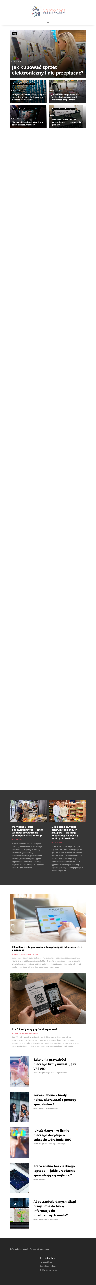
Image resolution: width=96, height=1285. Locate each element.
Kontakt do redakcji (48, 1266)
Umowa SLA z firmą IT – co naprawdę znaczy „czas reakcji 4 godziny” (66, 122)
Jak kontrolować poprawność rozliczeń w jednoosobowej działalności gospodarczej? (65, 97)
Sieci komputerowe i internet (28, 194)
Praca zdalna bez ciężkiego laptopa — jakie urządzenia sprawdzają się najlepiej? (54, 1170)
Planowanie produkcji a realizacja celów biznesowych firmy (27, 123)
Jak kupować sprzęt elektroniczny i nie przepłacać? (47, 70)
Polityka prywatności (48, 1270)
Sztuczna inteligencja (50, 1219)
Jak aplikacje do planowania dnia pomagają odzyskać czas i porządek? (47, 948)
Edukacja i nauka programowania (55, 1073)
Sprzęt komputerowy (50, 1108)
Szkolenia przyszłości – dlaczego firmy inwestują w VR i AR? (54, 1064)
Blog (14, 34)
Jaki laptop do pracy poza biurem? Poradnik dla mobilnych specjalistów (51, 585)
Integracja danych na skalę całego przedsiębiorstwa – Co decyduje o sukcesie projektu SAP (28, 97)
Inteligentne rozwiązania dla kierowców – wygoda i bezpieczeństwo (52, 615)
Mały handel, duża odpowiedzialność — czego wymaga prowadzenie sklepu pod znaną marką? (28, 831)
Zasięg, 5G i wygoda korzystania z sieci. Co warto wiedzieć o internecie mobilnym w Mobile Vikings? (50, 770)
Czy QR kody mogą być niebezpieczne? (34, 1029)
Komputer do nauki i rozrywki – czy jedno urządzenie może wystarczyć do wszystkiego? (48, 559)
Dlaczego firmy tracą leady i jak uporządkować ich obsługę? (41, 189)
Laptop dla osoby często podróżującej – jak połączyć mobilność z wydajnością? (53, 524)
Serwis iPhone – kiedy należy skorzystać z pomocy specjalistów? (54, 1099)
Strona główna (46, 1262)
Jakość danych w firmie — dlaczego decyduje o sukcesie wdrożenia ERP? (53, 1135)
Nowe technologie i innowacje (23, 84)
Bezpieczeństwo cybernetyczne (63, 109)
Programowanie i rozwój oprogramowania (56, 719)
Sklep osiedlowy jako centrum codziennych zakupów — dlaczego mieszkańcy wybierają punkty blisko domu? (65, 832)
